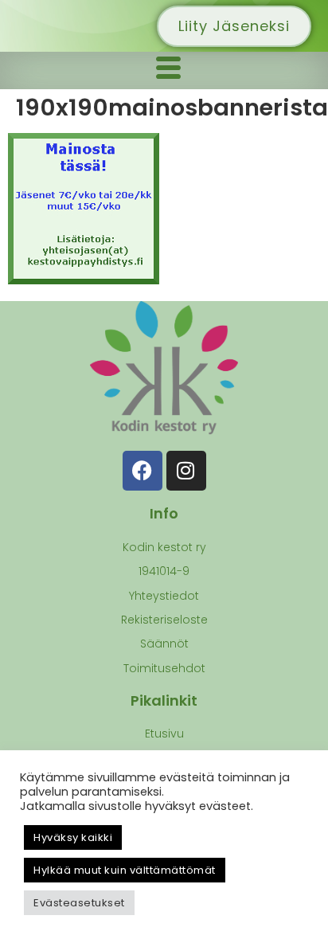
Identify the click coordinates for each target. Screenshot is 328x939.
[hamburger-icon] (168, 70)
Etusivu (164, 733)
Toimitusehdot (164, 668)
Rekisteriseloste (164, 620)
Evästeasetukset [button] (79, 902)
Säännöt (164, 643)
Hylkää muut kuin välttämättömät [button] (124, 870)
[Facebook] (142, 471)
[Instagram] (186, 471)
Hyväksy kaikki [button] (72, 837)
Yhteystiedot (164, 596)
